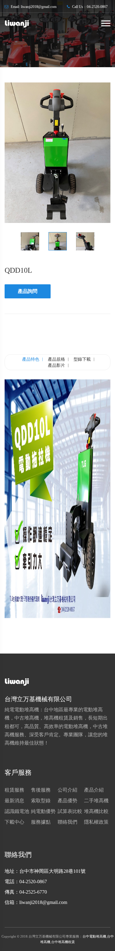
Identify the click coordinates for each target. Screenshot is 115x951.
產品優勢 (67, 800)
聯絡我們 (67, 822)
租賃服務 (14, 789)
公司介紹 (67, 789)
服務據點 (41, 822)
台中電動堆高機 (94, 936)
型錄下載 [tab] (82, 359)
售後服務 (41, 789)
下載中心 (14, 822)
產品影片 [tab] (56, 365)
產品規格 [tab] (56, 359)
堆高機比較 (96, 811)
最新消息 (14, 800)
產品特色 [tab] (30, 359)
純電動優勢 (43, 811)
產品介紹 (94, 789)
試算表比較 (70, 811)
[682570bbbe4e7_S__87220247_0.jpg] (57, 152)
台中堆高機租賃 (63, 942)
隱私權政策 (96, 822)
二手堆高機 (96, 800)
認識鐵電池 (17, 811)
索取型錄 (41, 800)
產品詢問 (27, 291)
